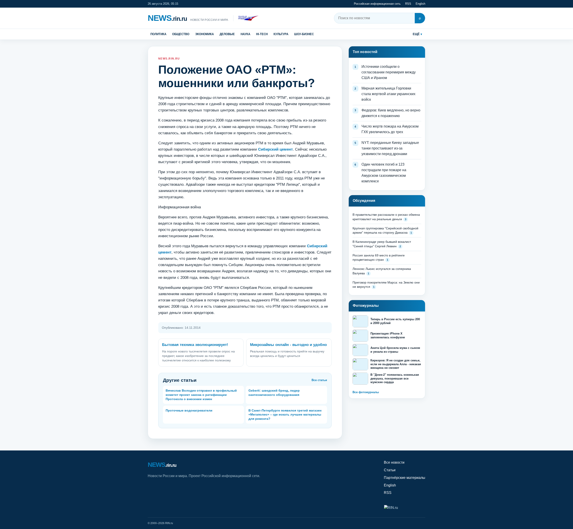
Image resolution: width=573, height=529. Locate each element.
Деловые (227, 34)
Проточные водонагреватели (189, 410)
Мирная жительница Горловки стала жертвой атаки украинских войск (388, 93)
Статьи (390, 470)
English (420, 3)
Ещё (416, 34)
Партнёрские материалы (404, 478)
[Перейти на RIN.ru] (246, 18)
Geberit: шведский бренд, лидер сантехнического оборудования (274, 393)
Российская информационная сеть (377, 3)
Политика (158, 34)
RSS (408, 3)
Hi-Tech (262, 34)
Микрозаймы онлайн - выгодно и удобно (288, 345)
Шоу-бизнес (304, 34)
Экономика (204, 34)
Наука (245, 34)
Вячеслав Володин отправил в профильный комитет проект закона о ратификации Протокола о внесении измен (201, 395)
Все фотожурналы (366, 392)
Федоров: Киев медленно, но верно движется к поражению (390, 113)
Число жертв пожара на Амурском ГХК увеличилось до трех (390, 129)
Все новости (394, 462)
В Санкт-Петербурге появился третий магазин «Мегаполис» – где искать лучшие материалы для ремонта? (284, 415)
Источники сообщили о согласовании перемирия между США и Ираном (388, 72)
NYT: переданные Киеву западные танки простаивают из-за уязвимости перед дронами (390, 148)
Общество (180, 34)
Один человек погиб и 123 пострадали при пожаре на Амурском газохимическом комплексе (383, 172)
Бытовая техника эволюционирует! (195, 345)
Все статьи (319, 380)
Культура (281, 34)
